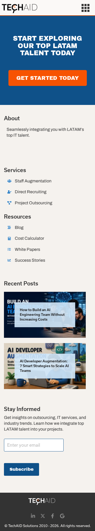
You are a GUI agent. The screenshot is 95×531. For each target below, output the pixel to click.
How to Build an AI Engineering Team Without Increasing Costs (42, 314)
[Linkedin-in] (33, 516)
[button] (85, 8)
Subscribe (22, 469)
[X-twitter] (43, 516)
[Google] (62, 516)
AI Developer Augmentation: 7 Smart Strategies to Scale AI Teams (44, 366)
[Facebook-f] (52, 516)
